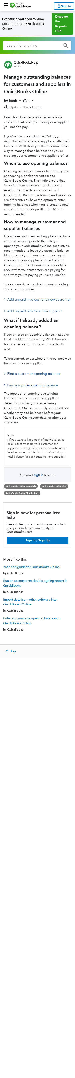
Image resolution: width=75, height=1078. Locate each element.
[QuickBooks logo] (21, 5)
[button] (6, 5)
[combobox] (37, 45)
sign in (38, 475)
